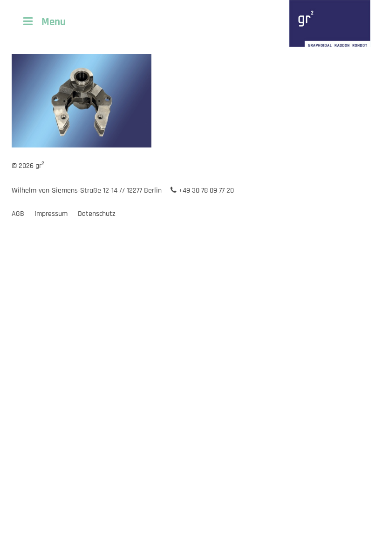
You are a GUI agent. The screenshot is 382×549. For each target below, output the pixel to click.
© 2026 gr (28, 166)
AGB (18, 214)
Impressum (51, 214)
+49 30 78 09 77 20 (205, 190)
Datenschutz (97, 214)
